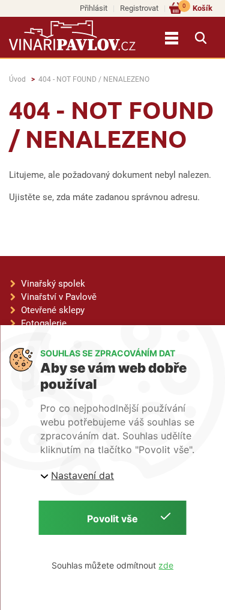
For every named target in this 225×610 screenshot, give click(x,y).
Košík (197, 7)
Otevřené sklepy (53, 310)
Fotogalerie (44, 323)
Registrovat (139, 8)
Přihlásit (93, 8)
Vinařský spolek (53, 283)
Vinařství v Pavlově (59, 296)
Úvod (17, 79)
